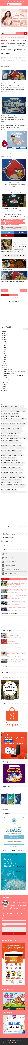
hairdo (3, 475)
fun (16, 472)
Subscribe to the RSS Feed (11, 554)
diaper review (11, 467)
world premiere (22, 492)
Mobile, (7, 60)
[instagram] (6, 1)
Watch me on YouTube (10, 573)
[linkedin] (20, 1)
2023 (3, 339)
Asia (12, 406)
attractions (16, 455)
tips (2, 489)
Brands (9, 408)
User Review (4, 448)
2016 (3, 353)
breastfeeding (5, 462)
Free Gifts (19, 40)
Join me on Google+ (10, 565)
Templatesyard (18, 1040)
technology (21, 487)
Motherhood (15, 426)
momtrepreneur (17, 479)
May (4, 367)
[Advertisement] (14, 510)
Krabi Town (9, 421)
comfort (3, 465)
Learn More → (5, 911)
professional (17, 482)
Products (10, 435)
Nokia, (10, 60)
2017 (3, 351)
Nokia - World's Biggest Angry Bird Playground (12, 281)
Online (10, 431)
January (5, 382)
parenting (9, 482)
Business (3, 411)
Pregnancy (17, 433)
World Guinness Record (14, 450)
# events (14, 219)
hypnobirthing (21, 477)
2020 (3, 345)
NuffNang (3, 431)
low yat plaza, (19, 58)
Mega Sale (12, 423)
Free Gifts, (3, 58)
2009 (3, 386)
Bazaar (17, 406)
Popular (14, 578)
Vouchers (3, 450)
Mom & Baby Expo (5, 426)
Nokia (7, 43)
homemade (12, 477)
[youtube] (14, 1)
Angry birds (8, 40)
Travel (13, 445)
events (13, 40)
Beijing (3, 408)
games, (7, 58)
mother (3, 482)
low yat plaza (14, 42)
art (10, 455)
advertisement (18, 453)
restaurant (9, 484)
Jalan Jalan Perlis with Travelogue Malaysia (16, 659)
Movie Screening (5, 428)
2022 (3, 341)
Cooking (12, 416)
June (4, 365)
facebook (13, 295)
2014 (3, 357)
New (13, 428)
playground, (15, 60)
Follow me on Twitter (10, 557)
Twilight (19, 445)
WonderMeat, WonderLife (12, 646)
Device (17, 416)
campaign (17, 462)
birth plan (15, 460)
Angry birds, (20, 57)
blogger (5, 295)
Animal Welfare (5, 406)
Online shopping (18, 431)
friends (12, 472)
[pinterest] (12, 1)
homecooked (4, 477)
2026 (3, 333)
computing (10, 465)
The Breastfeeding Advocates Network (11, 443)
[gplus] (17, 1)
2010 (3, 384)
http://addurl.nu (4, 545)
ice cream (3, 479)
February (5, 380)
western (14, 489)
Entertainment (5, 418)
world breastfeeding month (8, 492)
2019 (3, 347)
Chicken (18, 411)
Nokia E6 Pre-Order (8, 369)
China (23, 411)
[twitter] (9, 1)
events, (24, 57)
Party (2, 433)
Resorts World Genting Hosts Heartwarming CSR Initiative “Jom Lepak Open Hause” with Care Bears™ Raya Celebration (17, 583)
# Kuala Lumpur (8, 221)
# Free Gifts (20, 219)
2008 (3, 388)
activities (3, 453)
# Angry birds (8, 219)
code (23, 462)
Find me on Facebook (10, 561)
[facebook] (3, 1)
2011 (3, 363)
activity (10, 453)
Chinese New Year (5, 413)
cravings (3, 467)
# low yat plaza (17, 221)
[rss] (23, 1)
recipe (3, 484)
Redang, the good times (9, 373)
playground (13, 43)
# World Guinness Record (12, 224)
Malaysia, (3, 60)
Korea (2, 421)
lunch (9, 479)
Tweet (9, 232)
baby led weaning (5, 460)
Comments (23, 578)
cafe (12, 462)
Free (12, 418)
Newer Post (4, 290)
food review (4, 472)
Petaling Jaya (9, 433)
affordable (4, 455)
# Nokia (13, 222)
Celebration (11, 411)
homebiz (9, 475)
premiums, (20, 60)
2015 (3, 355)
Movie (21, 426)
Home (2, 40)
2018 (3, 349)
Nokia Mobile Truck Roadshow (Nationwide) (13, 375)
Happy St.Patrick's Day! (6, 269)
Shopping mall (14, 438)
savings (16, 484)
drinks (18, 467)
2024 (3, 337)
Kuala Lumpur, (13, 58)
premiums (19, 43)
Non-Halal (18, 428)
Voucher (22, 448)
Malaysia (20, 42)
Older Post (23, 290)
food (22, 470)
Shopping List (5, 438)
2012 (3, 361)
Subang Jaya (4, 440)
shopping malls (5, 487)
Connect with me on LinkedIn (12, 569)
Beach (22, 406)
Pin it (9, 236)
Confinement (4, 416)
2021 (3, 343)
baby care (3, 457)
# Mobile (8, 222)
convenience (18, 465)
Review (16, 435)
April (4, 378)
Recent (5, 578)
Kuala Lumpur (6, 42)
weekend (7, 489)
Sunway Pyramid (13, 440)
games (24, 40)
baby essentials (12, 457)
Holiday (24, 418)
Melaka (19, 423)
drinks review (5, 470)
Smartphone (23, 438)
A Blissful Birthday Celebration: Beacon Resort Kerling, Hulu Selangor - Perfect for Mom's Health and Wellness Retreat (16, 654)
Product (3, 435)
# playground (20, 222)
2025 (3, 335)
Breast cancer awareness (19, 408)
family (17, 470)
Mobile (2, 43)
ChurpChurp (15, 413)
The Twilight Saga (5, 445)
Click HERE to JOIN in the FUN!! (14, 216)
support (13, 487)
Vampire (11, 448)
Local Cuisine (4, 423)
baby (22, 455)
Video (16, 448)
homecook (15, 475)
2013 (3, 359)
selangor (22, 484)
